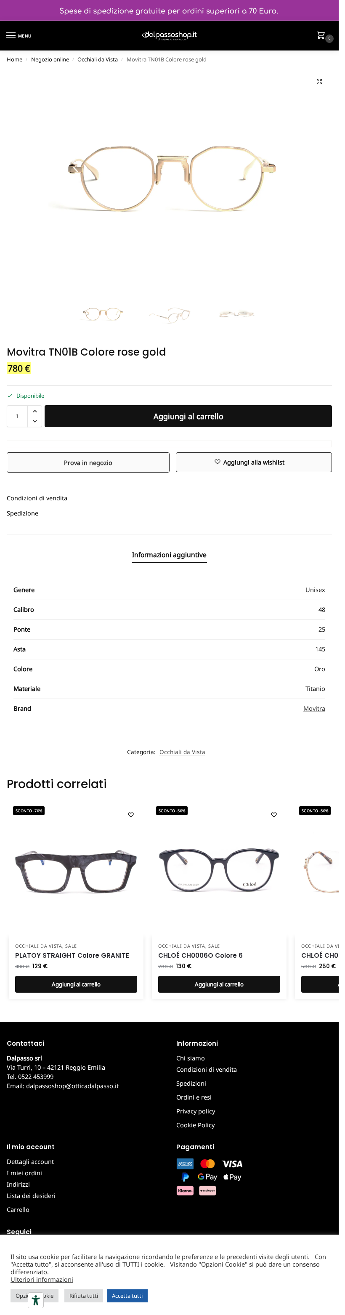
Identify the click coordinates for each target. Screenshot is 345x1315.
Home (14, 59)
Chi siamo (190, 1058)
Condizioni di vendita (37, 498)
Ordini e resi (194, 1097)
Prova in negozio (88, 463)
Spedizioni (191, 1083)
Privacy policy (195, 1111)
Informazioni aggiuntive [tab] (169, 554)
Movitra (314, 708)
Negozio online (50, 59)
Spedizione (22, 513)
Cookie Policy (195, 1125)
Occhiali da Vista (97, 59)
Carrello (18, 1209)
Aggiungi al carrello (188, 416)
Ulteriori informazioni (42, 1279)
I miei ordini (24, 1173)
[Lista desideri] (131, 814)
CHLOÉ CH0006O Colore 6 (200, 955)
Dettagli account (30, 1161)
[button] (322, 36)
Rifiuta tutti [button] (83, 1295)
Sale (71, 946)
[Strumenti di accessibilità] (36, 1300)
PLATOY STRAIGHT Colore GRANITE (72, 955)
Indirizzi (18, 1184)
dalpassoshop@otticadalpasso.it (72, 1085)
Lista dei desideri (31, 1195)
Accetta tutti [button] (127, 1295)
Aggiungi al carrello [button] (76, 984)
